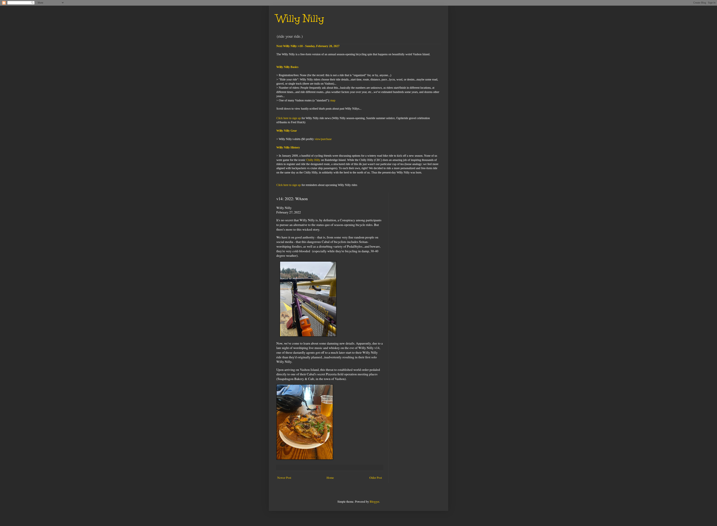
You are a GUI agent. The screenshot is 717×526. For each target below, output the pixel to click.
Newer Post (284, 478)
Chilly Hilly (313, 160)
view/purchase (323, 139)
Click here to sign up (288, 118)
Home (330, 478)
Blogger (374, 501)
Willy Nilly (300, 18)
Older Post (375, 478)
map (332, 100)
